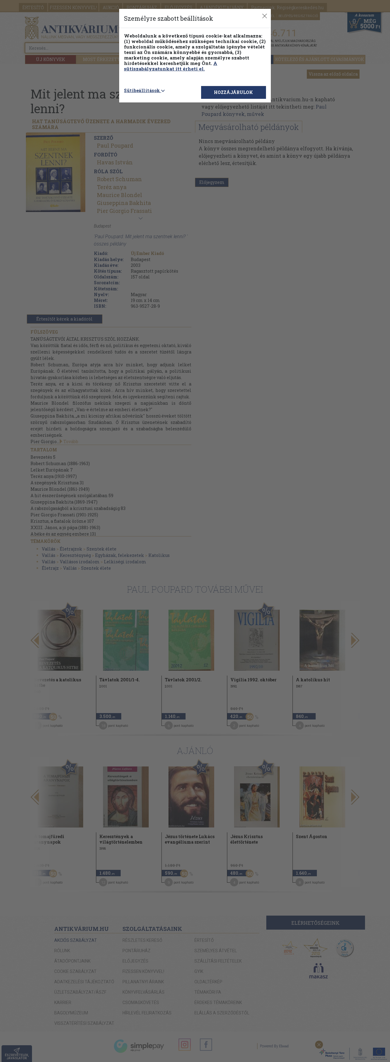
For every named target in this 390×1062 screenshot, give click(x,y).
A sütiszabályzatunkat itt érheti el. (170, 66)
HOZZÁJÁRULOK (233, 92)
